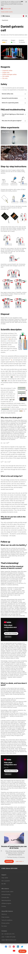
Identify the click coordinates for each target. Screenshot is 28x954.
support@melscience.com (8, 940)
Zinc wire (4, 78)
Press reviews (5, 917)
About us (4, 914)
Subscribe (9, 861)
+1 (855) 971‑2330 (10, 937)
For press (4, 926)
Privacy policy (5, 923)
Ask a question (5, 880)
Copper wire (5, 72)
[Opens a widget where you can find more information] (22, 951)
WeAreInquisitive (6, 900)
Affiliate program (6, 903)
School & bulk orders (7, 891)
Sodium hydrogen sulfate (9, 74)
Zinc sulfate (5, 76)
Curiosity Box (5, 897)
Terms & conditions (6, 920)
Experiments (5, 20)
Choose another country (7, 11)
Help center (4, 877)
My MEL (3, 883)
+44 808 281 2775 (9, 934)
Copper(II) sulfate (7, 70)
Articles (3, 906)
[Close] (26, 2)
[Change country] (22, 16)
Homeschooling (5, 894)
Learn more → (20, 861)
